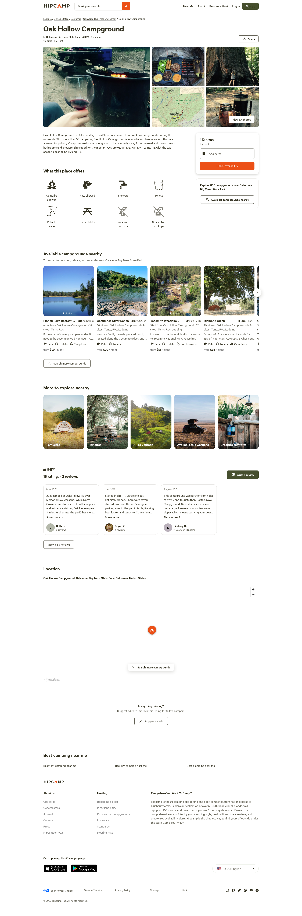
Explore (47, 18)
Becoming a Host (107, 801)
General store (51, 808)
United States (61, 18)
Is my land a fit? (106, 808)
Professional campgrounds (113, 814)
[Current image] (63, 313)
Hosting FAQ (105, 832)
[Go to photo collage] (96, 87)
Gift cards (49, 801)
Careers (48, 820)
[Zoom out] (253, 594)
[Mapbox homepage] (52, 680)
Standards (103, 826)
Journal (48, 814)
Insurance (103, 820)
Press (46, 826)
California (76, 18)
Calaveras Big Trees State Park (99, 18)
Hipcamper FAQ (53, 832)
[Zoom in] (253, 589)
